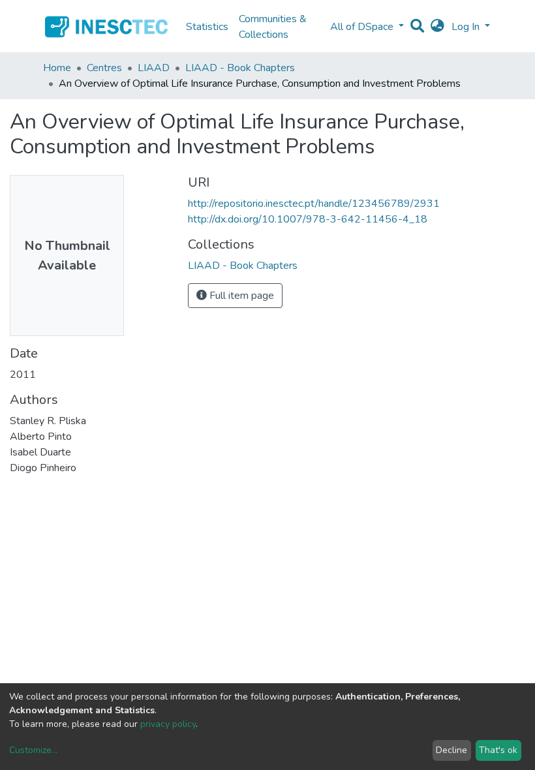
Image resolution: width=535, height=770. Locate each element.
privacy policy (168, 724)
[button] (437, 27)
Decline (451, 750)
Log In (466, 27)
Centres (104, 68)
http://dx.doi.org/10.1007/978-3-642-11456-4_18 (307, 219)
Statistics (207, 27)
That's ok (498, 750)
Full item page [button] (240, 295)
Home (57, 68)
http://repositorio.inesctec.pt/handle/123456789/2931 (314, 203)
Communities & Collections (273, 27)
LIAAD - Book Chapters (240, 68)
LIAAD (154, 68)
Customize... (33, 750)
